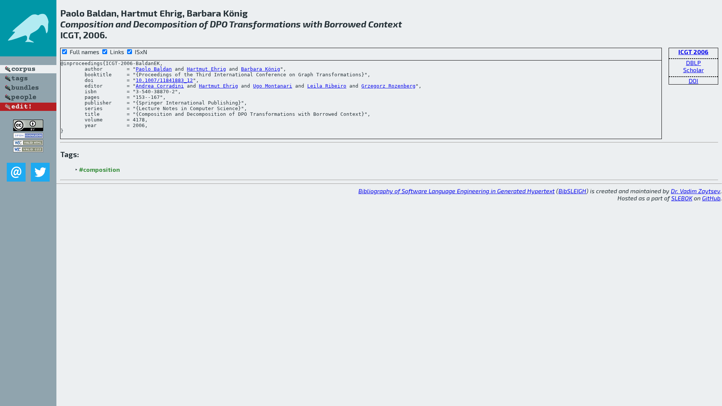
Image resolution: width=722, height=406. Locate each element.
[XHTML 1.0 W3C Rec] (28, 143)
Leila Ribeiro (326, 86)
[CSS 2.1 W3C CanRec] (28, 157)
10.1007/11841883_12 (164, 80)
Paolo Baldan (154, 69)
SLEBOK (681, 197)
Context (385, 23)
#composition (99, 169)
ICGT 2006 (693, 51)
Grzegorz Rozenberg (388, 86)
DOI (693, 80)
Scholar (693, 69)
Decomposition (165, 23)
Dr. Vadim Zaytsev (695, 190)
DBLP (693, 62)
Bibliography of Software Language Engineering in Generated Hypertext (456, 190)
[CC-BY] (28, 128)
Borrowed (345, 23)
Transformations (265, 23)
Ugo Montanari (272, 86)
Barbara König (260, 69)
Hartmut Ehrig (206, 69)
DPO (219, 23)
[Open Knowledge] (28, 135)
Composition (87, 23)
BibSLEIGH (572, 190)
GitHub (711, 197)
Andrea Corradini (160, 86)
